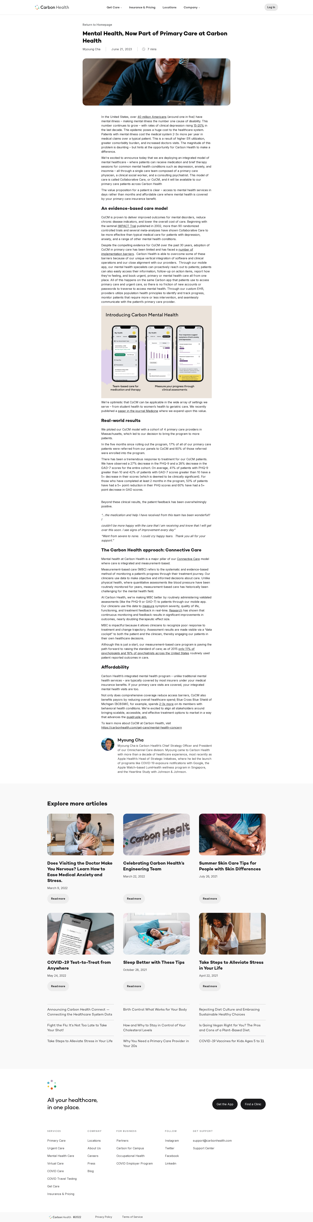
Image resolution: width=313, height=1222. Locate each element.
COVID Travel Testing (62, 1178)
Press (91, 1163)
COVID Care (55, 1171)
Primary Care (56, 1140)
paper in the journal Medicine (138, 411)
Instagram (172, 1140)
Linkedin (170, 1163)
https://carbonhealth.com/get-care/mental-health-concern (141, 727)
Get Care (53, 1186)
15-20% (199, 125)
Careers (92, 1156)
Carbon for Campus (130, 1148)
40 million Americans (151, 117)
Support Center (203, 1148)
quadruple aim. (137, 717)
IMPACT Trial (127, 226)
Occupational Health (130, 1156)
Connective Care (188, 559)
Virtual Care (55, 1163)
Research (175, 610)
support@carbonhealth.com (212, 1140)
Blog (90, 1171)
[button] (114, 8)
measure (148, 606)
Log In (271, 7)
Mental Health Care (60, 1156)
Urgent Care (55, 1148)
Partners (122, 1140)
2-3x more (166, 704)
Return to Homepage (98, 24)
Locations (169, 7)
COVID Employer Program (134, 1163)
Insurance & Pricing (142, 7)
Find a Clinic (253, 1104)
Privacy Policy (103, 1216)
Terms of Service (132, 1216)
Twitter (169, 1148)
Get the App (225, 1104)
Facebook (172, 1156)
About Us (94, 1148)
